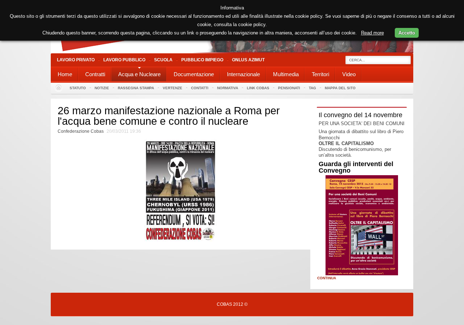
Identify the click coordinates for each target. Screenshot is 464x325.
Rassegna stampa (136, 88)
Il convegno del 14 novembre (360, 115)
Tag (312, 88)
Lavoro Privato (76, 59)
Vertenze (172, 88)
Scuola (163, 59)
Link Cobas (258, 88)
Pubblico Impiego (202, 59)
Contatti (199, 88)
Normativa (227, 88)
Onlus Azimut (248, 59)
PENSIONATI (289, 88)
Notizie (102, 88)
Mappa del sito (340, 88)
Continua (326, 278)
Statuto (78, 88)
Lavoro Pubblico (124, 59)
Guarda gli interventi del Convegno (356, 167)
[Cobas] (232, 51)
